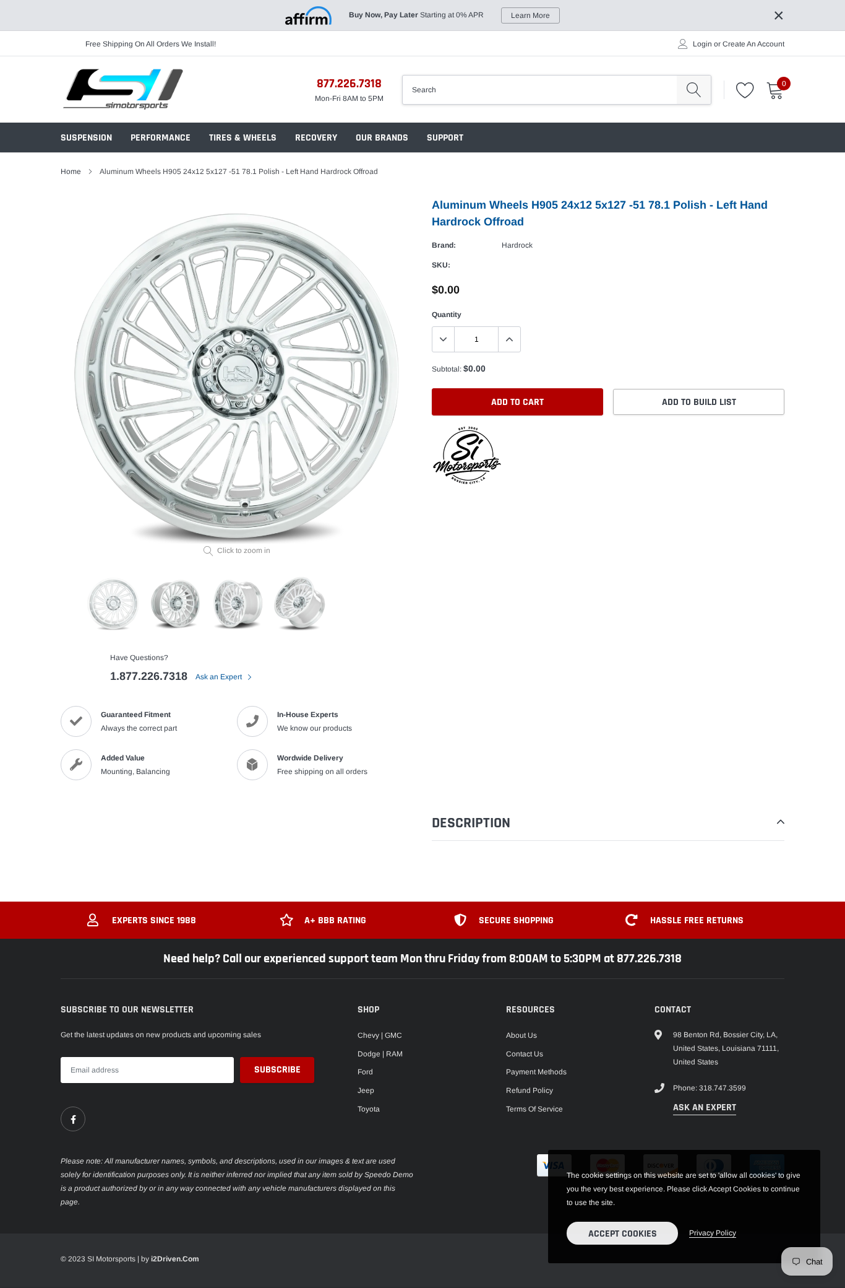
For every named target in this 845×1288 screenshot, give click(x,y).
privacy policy (712, 1233)
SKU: (441, 265)
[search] (694, 90)
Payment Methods (536, 1072)
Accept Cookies (622, 1233)
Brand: (444, 245)
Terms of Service (534, 1109)
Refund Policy (529, 1090)
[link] (73, 1119)
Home (71, 171)
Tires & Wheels (243, 137)
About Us (521, 1035)
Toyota (369, 1109)
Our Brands (382, 137)
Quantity (446, 314)
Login (702, 44)
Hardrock (517, 245)
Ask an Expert (219, 676)
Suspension (86, 137)
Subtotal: (446, 369)
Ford (365, 1072)
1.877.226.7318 (148, 676)
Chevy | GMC (380, 1035)
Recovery (316, 137)
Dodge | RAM (380, 1054)
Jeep (366, 1090)
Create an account (753, 44)
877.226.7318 (349, 84)
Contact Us (524, 1054)
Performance (161, 137)
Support (445, 137)
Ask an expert (704, 1107)
